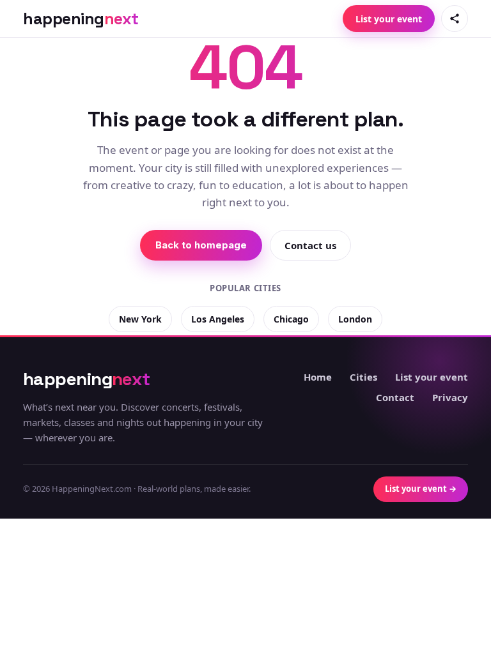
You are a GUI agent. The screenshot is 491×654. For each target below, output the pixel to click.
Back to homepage (201, 245)
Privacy (450, 397)
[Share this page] (454, 18)
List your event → (420, 488)
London (355, 319)
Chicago (291, 319)
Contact (395, 397)
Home (318, 376)
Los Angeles (217, 319)
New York (140, 319)
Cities (363, 376)
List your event (388, 19)
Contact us (310, 245)
